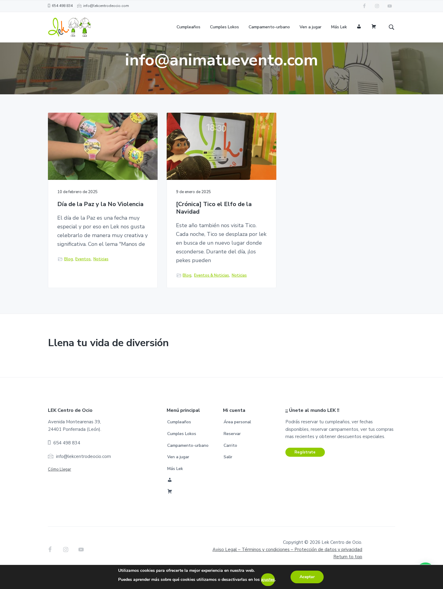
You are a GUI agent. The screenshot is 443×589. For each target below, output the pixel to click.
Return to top (347, 557)
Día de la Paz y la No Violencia (100, 204)
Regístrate (305, 452)
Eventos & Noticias (211, 275)
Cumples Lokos (181, 434)
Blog (68, 259)
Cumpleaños (179, 422)
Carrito (230, 445)
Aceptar (307, 577)
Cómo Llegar (59, 469)
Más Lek (175, 469)
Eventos (83, 259)
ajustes (268, 579)
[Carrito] (373, 27)
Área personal (237, 422)
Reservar (232, 434)
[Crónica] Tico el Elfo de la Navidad (214, 208)
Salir (228, 457)
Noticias (100, 259)
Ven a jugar (178, 457)
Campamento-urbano (188, 445)
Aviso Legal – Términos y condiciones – (287, 550)
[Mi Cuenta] (359, 27)
